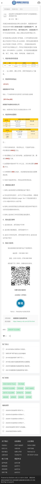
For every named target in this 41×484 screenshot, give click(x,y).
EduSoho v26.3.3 (14, 478)
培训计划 (15, 9)
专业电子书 (18, 455)
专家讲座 (17, 448)
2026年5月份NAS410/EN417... (15, 423)
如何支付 (17, 472)
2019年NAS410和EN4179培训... (16, 349)
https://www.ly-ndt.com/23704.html (24, 321)
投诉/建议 (5, 452)
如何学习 (17, 466)
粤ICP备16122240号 (7, 482)
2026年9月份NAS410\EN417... (15, 414)
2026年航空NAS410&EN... (14, 431)
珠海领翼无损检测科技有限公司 (22, 480)
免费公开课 (18, 452)
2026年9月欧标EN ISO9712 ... (15, 410)
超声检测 (28, 397)
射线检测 (28, 392)
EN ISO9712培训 (32, 455)
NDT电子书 (20, 392)
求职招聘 (4, 469)
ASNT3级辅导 (19, 445)
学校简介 (4, 445)
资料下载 (4, 472)
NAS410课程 (31, 445)
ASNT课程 (30, 448)
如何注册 (17, 463)
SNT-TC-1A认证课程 (8, 392)
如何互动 (17, 469)
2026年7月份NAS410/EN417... (15, 419)
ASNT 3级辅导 (30, 388)
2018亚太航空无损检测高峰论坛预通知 (18, 362)
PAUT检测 (21, 384)
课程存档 (32, 478)
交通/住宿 (5, 455)
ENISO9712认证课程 (14, 329)
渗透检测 (13, 397)
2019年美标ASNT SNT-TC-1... (15, 358)
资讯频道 (7, 9)
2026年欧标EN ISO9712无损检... (16, 427)
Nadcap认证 (31, 452)
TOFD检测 (20, 388)
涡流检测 (21, 397)
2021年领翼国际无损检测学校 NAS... (17, 370)
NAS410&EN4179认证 (9, 384)
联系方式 (4, 448)
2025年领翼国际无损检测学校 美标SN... (18, 366)
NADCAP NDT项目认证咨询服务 (16, 353)
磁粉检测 (5, 397)
